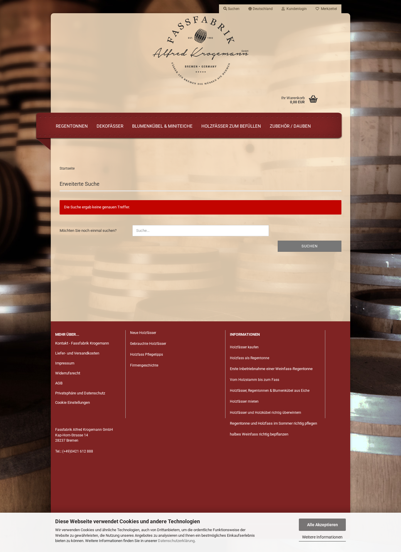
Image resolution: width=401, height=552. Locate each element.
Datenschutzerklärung (176, 541)
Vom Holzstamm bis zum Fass (254, 380)
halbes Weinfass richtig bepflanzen (259, 434)
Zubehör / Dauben (290, 126)
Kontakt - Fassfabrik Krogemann (82, 343)
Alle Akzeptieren (322, 524)
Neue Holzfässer (143, 333)
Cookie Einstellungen (72, 402)
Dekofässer (110, 126)
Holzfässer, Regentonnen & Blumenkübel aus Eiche (269, 391)
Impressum (64, 363)
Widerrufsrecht (67, 373)
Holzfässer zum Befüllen (231, 126)
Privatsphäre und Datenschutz (80, 393)
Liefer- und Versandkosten (77, 353)
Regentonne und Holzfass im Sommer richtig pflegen (273, 423)
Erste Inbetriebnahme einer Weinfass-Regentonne (271, 369)
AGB (59, 383)
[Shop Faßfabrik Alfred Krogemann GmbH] (200, 50)
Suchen (309, 246)
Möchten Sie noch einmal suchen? (88, 230)
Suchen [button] (233, 9)
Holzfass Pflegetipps (146, 354)
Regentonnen (72, 126)
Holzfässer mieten (244, 401)
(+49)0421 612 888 (77, 451)
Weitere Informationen (322, 537)
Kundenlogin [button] (296, 9)
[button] (260, 8)
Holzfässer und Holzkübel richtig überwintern (265, 413)
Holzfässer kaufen (244, 347)
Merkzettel (328, 9)
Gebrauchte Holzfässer (148, 344)
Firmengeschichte (144, 365)
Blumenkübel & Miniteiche (162, 126)
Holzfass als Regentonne (249, 358)
